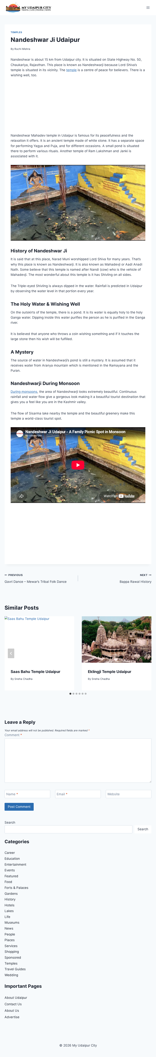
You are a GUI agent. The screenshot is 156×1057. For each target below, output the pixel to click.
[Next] (145, 653)
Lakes (9, 911)
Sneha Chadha (23, 678)
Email (62, 794)
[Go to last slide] (11, 653)
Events (10, 870)
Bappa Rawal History (135, 578)
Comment (13, 735)
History (10, 899)
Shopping (12, 952)
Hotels (9, 905)
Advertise (12, 1017)
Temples (16, 32)
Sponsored (13, 957)
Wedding (11, 975)
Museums (12, 922)
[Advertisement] (78, 107)
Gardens (11, 894)
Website (113, 794)
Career (10, 853)
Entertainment (15, 864)
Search (10, 822)
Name (12, 794)
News (9, 928)
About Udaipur (16, 998)
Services (11, 946)
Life (7, 917)
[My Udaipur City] (28, 8)
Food (8, 882)
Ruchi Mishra (22, 48)
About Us (12, 1010)
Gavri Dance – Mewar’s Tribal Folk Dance (36, 578)
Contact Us (13, 1004)
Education (12, 859)
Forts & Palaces (16, 888)
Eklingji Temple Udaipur (109, 671)
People (10, 934)
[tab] (70, 694)
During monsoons (24, 392)
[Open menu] (147, 7)
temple (71, 70)
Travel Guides (15, 969)
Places (10, 940)
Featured (11, 876)
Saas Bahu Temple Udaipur (35, 671)
